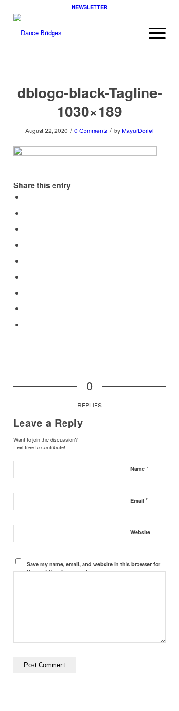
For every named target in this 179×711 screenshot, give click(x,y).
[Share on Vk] (27, 292)
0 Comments (90, 130)
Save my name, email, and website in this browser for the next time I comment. (93, 568)
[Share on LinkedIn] (27, 260)
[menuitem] (152, 33)
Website (140, 532)
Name (139, 468)
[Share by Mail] (27, 324)
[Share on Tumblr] (27, 277)
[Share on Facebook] (27, 197)
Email (139, 500)
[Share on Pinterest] (27, 245)
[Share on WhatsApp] (27, 228)
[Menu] (152, 33)
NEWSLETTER (89, 6)
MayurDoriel (138, 130)
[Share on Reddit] (27, 308)
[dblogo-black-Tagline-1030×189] (74, 33)
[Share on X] (27, 213)
